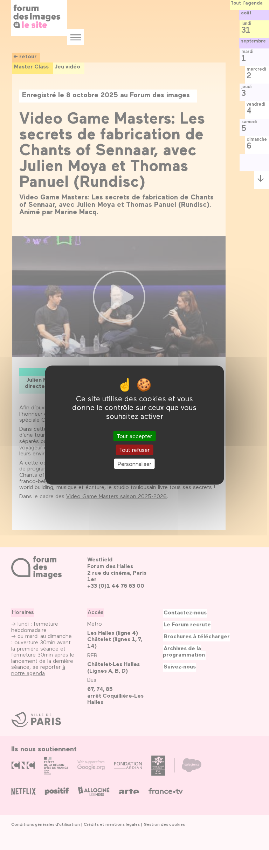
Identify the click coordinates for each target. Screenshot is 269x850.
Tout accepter (134, 436)
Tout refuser (134, 450)
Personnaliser (134, 463)
